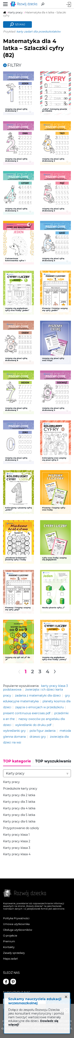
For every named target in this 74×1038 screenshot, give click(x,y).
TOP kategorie (17, 761)
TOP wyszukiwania (53, 761)
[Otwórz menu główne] (5, 4)
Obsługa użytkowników (17, 929)
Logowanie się (68, 4)
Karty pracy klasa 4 (16, 854)
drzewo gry (38, 736)
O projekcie (10, 935)
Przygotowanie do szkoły (21, 828)
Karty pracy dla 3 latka (19, 802)
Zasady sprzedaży (14, 952)
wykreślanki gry (14, 730)
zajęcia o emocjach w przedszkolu (39, 707)
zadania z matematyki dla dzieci (38, 695)
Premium (9, 941)
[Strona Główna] (24, 4)
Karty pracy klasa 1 (16, 834)
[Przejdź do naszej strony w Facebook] (6, 981)
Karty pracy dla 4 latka (19, 808)
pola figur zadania (43, 730)
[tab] (18, 762)
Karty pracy (11, 782)
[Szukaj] (42, 4)
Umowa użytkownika (16, 924)
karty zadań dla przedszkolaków (38, 31)
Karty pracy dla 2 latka (19, 795)
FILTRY (14, 65)
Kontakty (9, 947)
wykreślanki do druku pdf (33, 725)
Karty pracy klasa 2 (16, 841)
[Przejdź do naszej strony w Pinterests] (13, 981)
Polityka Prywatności (16, 918)
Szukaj (20, 24)
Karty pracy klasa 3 (16, 848)
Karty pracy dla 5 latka (19, 815)
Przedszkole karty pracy (20, 788)
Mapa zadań (10, 958)
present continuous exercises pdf (26, 713)
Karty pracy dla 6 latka (19, 821)
